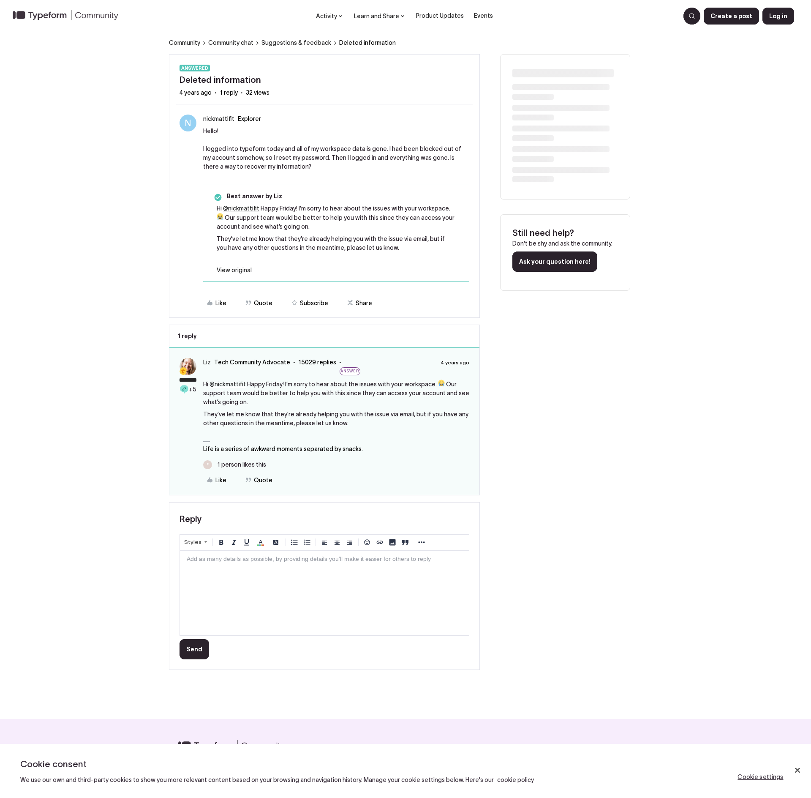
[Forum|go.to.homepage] (69, 16)
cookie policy (515, 779)
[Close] (797, 770)
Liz (207, 362)
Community (184, 42)
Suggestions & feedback (296, 42)
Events (483, 15)
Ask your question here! (555, 261)
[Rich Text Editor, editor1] (324, 593)
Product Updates (440, 15)
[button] (731, 16)
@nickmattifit (241, 208)
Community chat (230, 42)
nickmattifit (218, 118)
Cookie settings (760, 776)
